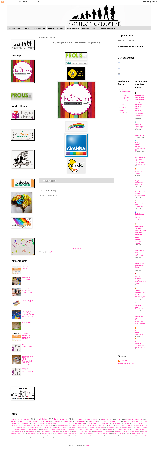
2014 (122, 110)
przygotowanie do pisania (103, 433)
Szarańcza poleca (38, 423)
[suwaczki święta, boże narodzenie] (119, 69)
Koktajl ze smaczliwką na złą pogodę (140, 281)
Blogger (87, 446)
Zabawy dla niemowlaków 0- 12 (35, 28)
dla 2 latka (42, 419)
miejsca (114, 435)
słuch (80, 429)
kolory (57, 421)
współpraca (49, 425)
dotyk (118, 419)
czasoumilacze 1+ (34, 429)
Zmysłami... (14, 425)
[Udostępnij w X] (49, 181)
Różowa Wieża (54, 435)
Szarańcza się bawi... (15, 28)
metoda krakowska (34, 433)
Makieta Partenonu (140, 195)
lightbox (107, 435)
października (126, 92)
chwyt (125, 421)
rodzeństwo (72, 429)
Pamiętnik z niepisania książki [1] (140, 148)
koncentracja (38, 425)
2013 (122, 113)
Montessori (80, 421)
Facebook (85, 28)
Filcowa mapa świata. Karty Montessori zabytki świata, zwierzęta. (28, 313)
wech (127, 433)
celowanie (93, 421)
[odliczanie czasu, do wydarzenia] (119, 75)
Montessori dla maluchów (79, 427)
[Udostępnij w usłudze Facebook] (52, 181)
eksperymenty (100, 429)
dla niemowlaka (17, 421)
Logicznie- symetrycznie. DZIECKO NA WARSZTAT (26, 336)
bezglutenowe (89, 429)
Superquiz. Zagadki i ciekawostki (138, 217)
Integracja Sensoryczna (52, 427)
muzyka (109, 429)
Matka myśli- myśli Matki (40, 435)
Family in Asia (139, 135)
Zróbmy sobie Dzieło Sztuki (26, 278)
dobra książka (53, 423)
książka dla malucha (113, 427)
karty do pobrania (98, 435)
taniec (121, 433)
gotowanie (56, 431)
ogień (76, 431)
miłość (82, 433)
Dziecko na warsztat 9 (25, 267)
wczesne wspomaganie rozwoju (21, 437)
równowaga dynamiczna (122, 429)
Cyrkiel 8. (138, 173)
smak (115, 433)
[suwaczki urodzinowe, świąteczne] (119, 63)
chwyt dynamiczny (78, 425)
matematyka (117, 423)
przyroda (118, 431)
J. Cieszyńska (134, 431)
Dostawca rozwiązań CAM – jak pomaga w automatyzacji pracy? (140, 113)
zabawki (127, 423)
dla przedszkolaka (20, 419)
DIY (63, 423)
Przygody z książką (63, 425)
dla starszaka (61, 419)
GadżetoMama (140, 157)
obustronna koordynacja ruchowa (136, 425)
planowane (93, 423)
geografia (45, 429)
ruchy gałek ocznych (20, 427)
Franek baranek (139, 268)
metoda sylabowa (47, 433)
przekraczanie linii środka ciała (103, 431)
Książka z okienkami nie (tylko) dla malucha (28, 370)
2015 (122, 107)
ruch (103, 421)
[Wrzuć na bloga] (47, 181)
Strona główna (76, 248)
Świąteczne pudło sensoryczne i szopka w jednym (140, 321)
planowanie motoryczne (134, 419)
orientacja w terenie (127, 427)
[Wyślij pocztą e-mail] (44, 181)
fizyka (73, 435)
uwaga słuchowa (31, 431)
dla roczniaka (92, 419)
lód (24, 433)
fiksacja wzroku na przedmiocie (38, 421)
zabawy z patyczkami (17, 435)
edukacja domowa (44, 431)
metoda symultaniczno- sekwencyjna (66, 433)
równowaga (25, 423)
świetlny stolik (49, 437)
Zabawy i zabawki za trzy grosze (140, 292)
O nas (93, 28)
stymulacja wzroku (36, 427)
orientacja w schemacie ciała (96, 425)
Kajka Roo (124, 361)
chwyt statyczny (65, 435)
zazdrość (40, 437)
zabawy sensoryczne (138, 433)
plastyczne (68, 421)
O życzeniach (139, 206)
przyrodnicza (122, 435)
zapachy (28, 435)
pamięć (110, 425)
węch (34, 437)
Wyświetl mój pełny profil (126, 364)
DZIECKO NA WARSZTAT (56, 28)
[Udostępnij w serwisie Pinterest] (54, 181)
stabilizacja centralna (17, 431)
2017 (122, 89)
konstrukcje (105, 423)
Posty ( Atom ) (50, 252)
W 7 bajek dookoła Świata (106, 28)
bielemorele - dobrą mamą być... (139, 265)
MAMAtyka (139, 171)
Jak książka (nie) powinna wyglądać (28, 345)
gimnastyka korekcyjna (84, 435)
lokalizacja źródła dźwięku (58, 429)
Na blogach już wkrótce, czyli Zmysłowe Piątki (27, 290)
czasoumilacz (135, 421)
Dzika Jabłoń (139, 214)
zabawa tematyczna (141, 427)
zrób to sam (119, 425)
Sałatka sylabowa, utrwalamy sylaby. (126, 98)
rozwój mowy (26, 425)
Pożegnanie (138, 184)
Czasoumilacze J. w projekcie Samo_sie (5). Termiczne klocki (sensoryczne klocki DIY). (27, 360)
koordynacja (78, 419)
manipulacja (107, 419)
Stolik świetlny (26, 322)
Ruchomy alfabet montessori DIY (27, 301)
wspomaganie (139, 423)
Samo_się (66, 427)
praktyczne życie (86, 431)
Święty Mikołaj (139, 334)
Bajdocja (138, 124)
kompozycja (114, 421)
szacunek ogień (143, 435)
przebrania (89, 433)
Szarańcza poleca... (73, 28)
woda (125, 431)
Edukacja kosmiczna (20, 429)
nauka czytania (66, 431)
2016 (122, 105)
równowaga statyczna (138, 429)
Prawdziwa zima (139, 309)
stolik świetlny (132, 435)
